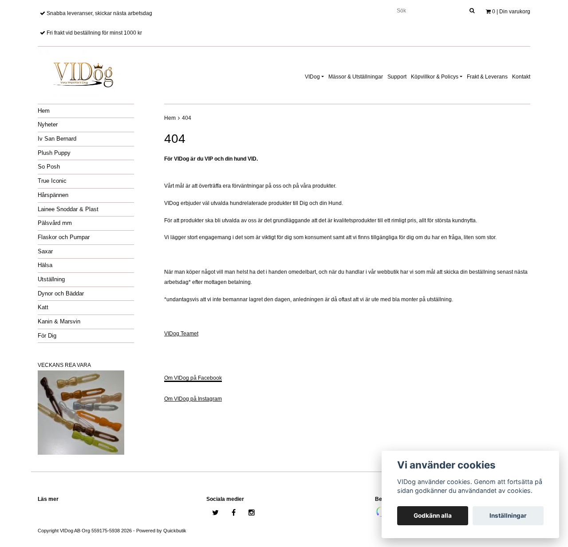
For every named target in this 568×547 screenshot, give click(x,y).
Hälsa (45, 265)
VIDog (312, 77)
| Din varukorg (511, 11)
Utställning (51, 279)
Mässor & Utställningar (355, 77)
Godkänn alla (433, 515)
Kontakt (521, 77)
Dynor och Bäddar (61, 293)
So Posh (49, 166)
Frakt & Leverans (487, 77)
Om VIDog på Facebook (193, 378)
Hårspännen (53, 195)
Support (396, 77)
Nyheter (48, 124)
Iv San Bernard (57, 138)
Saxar (45, 251)
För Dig (47, 335)
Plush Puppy (54, 153)
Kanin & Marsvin (59, 321)
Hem (44, 110)
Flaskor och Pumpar (64, 237)
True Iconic (52, 180)
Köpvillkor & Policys (434, 77)
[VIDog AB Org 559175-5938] (82, 71)
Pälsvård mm (55, 223)
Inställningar (508, 515)
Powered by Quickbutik (161, 530)
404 (186, 118)
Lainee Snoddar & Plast (68, 209)
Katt (43, 307)
